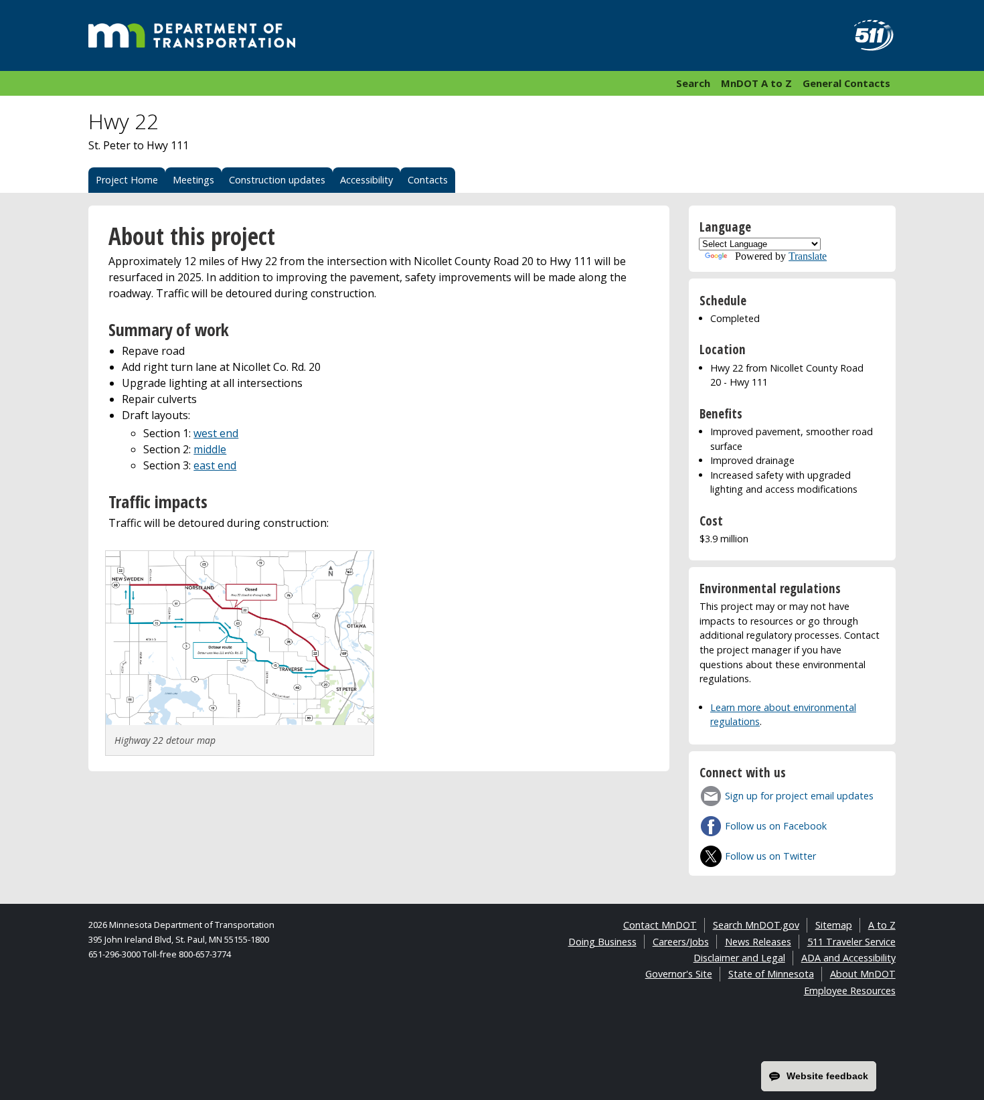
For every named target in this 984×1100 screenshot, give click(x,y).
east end (214, 465)
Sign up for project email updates (799, 795)
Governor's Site (678, 973)
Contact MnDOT (660, 925)
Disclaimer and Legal (739, 957)
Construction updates (277, 179)
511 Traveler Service (851, 941)
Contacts (428, 179)
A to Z (882, 925)
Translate (808, 256)
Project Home (127, 179)
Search (693, 83)
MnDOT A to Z (756, 83)
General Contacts (846, 83)
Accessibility (366, 179)
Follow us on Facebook (776, 825)
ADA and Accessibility (848, 957)
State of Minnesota (771, 973)
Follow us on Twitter (770, 856)
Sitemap (833, 925)
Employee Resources (850, 990)
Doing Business (602, 941)
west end (215, 433)
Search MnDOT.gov (756, 925)
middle (209, 449)
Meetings (193, 179)
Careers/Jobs (681, 941)
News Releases (758, 941)
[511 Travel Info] (866, 35)
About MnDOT (863, 973)
